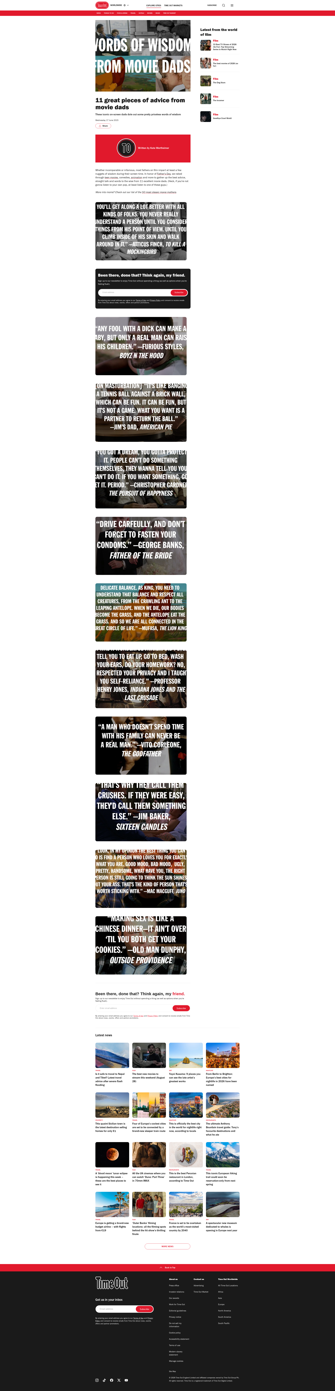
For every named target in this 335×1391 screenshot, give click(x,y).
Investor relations (176, 1292)
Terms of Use (141, 301)
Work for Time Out (177, 1305)
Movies (149, 13)
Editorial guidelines (177, 1311)
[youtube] (126, 1380)
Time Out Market (169, 13)
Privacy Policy (155, 301)
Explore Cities (153, 6)
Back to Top (170, 1268)
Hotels (141, 13)
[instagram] (97, 1380)
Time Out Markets (173, 6)
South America (224, 1317)
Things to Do (109, 13)
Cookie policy (175, 1333)
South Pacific (224, 1324)
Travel (133, 13)
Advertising (199, 1286)
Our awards (174, 1298)
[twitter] (119, 1380)
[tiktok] (104, 1380)
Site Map (172, 1372)
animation (136, 178)
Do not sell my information (175, 1325)
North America (224, 1311)
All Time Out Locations (228, 1286)
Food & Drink (122, 13)
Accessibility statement (179, 1339)
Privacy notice (175, 1317)
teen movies (111, 178)
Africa (220, 1292)
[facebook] (111, 1380)
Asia (220, 1298)
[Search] (223, 5)
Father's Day (164, 174)
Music (158, 13)
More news (167, 1247)
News (99, 13)
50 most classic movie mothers (159, 192)
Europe (221, 1305)
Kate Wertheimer (159, 148)
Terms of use (174, 1346)
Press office (174, 1286)
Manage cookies (176, 1361)
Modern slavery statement (175, 1353)
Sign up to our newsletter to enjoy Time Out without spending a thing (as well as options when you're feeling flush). (142, 282)
